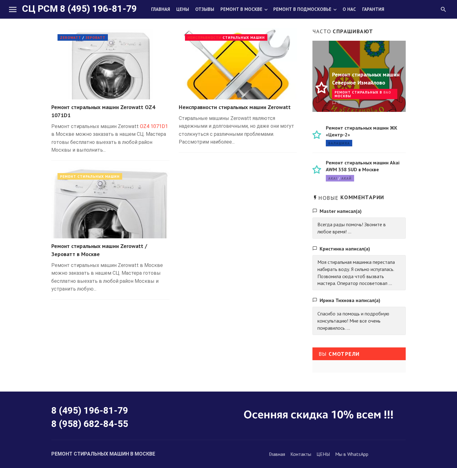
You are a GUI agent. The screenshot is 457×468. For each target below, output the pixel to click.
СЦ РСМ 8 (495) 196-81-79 (79, 8)
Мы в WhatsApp (351, 454)
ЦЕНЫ (323, 454)
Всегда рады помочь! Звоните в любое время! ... (351, 228)
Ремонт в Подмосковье (302, 9)
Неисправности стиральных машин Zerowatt (235, 107)
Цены (182, 9)
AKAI (332, 178)
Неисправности (204, 37)
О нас (349, 9)
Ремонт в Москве (241, 9)
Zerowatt (70, 37)
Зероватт (95, 37)
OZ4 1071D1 (154, 126)
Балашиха (339, 143)
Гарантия (373, 9)
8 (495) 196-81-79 (89, 410)
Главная (160, 9)
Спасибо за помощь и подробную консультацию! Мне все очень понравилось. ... (353, 320)
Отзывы (204, 9)
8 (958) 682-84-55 (89, 423)
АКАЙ (346, 178)
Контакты (300, 454)
